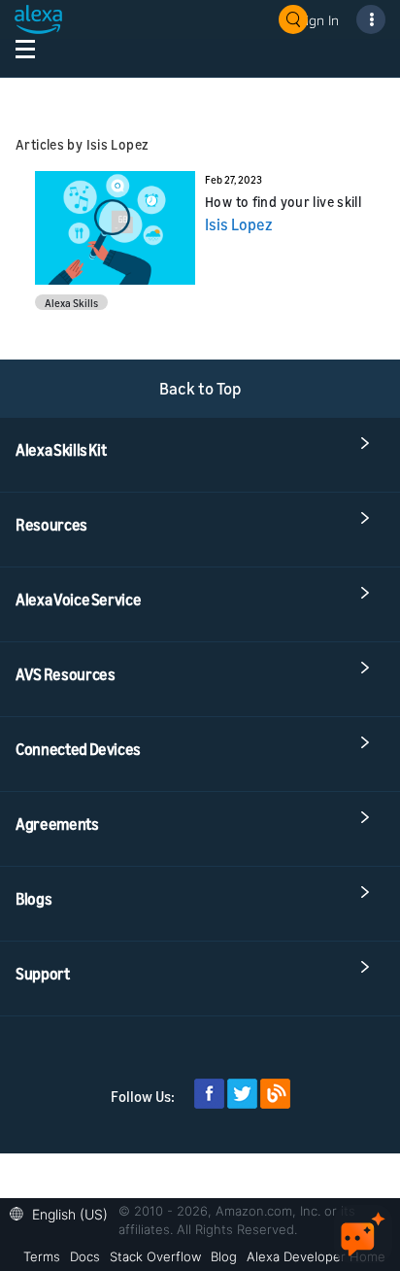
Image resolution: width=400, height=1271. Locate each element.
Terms (41, 1256)
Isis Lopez (239, 224)
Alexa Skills (71, 302)
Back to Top (200, 388)
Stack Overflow (155, 1256)
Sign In (318, 20)
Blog (224, 1256)
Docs (85, 1256)
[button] (63, 1212)
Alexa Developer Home (316, 1256)
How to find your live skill (283, 201)
